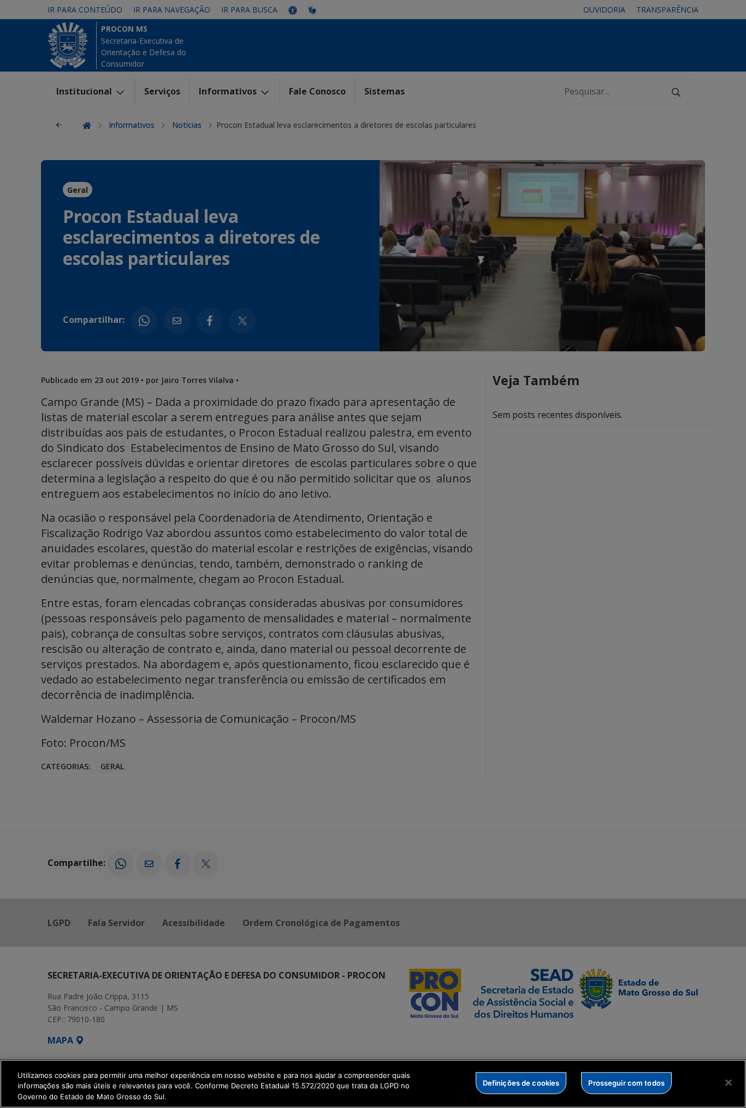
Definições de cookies (521, 1082)
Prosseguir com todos (626, 1082)
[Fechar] (729, 1082)
